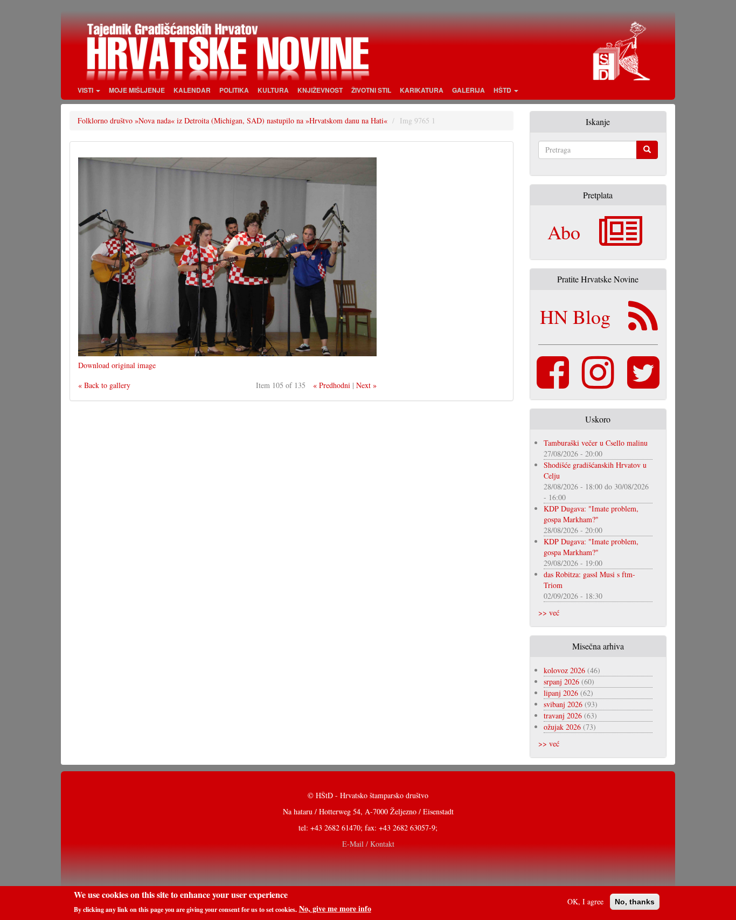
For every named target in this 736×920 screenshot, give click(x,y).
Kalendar (192, 90)
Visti (86, 90)
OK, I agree (585, 901)
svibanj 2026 (563, 704)
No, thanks (635, 901)
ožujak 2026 (562, 727)
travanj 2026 (563, 715)
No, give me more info (335, 908)
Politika (234, 90)
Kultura (273, 90)
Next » (366, 385)
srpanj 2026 (561, 681)
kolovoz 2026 (564, 670)
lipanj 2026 (561, 693)
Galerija (468, 90)
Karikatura (421, 90)
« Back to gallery (104, 385)
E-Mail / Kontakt (368, 844)
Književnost (320, 90)
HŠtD (503, 90)
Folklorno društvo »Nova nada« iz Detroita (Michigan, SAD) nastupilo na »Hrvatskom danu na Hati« (232, 120)
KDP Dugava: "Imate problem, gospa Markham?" (591, 513)
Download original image (117, 365)
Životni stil (371, 90)
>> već (548, 612)
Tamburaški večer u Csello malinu (596, 443)
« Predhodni (331, 385)
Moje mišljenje (137, 90)
